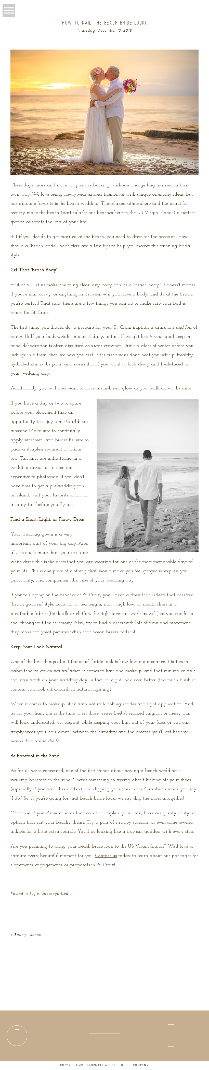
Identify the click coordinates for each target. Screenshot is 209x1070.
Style (34, 893)
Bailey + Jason (28, 934)
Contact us (106, 855)
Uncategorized (55, 893)
